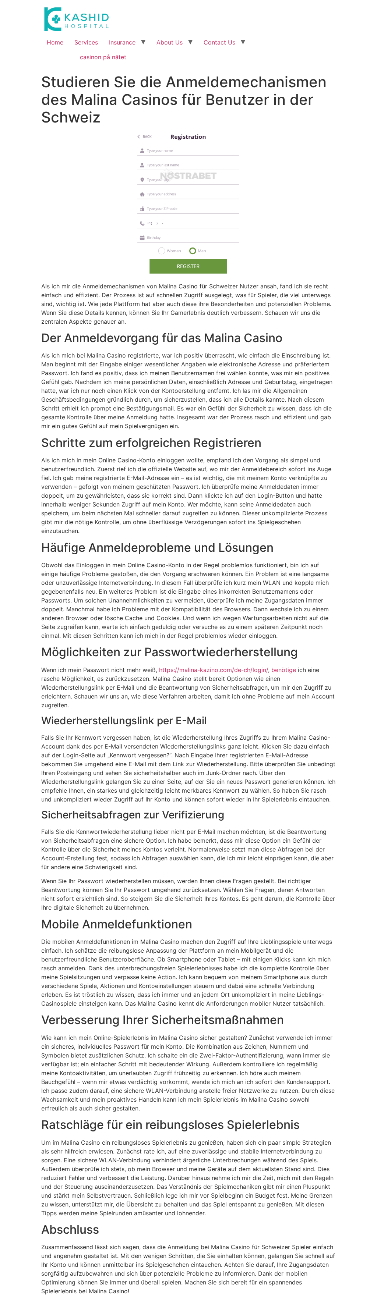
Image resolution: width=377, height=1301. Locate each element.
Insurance (122, 42)
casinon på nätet (103, 57)
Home (55, 42)
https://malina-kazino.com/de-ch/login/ (213, 669)
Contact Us (219, 42)
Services (86, 42)
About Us (169, 42)
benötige (283, 669)
